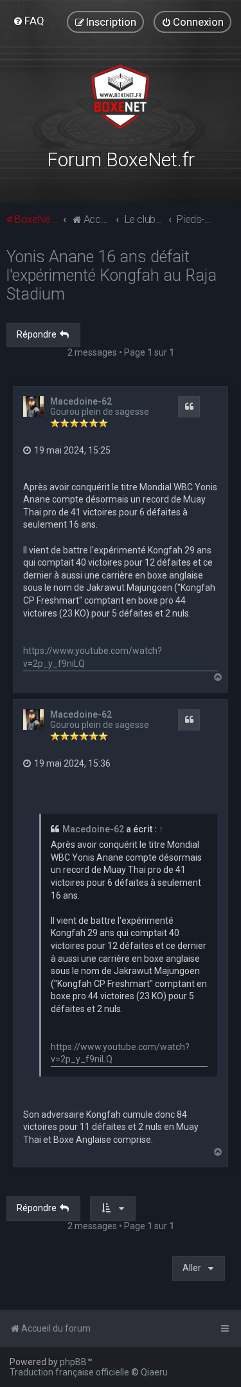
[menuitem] (29, 20)
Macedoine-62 (81, 401)
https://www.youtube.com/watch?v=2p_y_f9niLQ (92, 657)
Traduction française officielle (69, 1372)
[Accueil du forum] (120, 96)
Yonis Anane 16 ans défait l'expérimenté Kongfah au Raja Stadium (111, 275)
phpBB (73, 1362)
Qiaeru (154, 1372)
